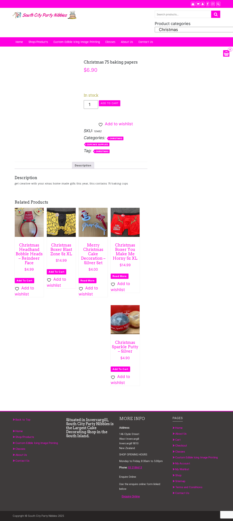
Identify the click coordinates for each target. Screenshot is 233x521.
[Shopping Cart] (226, 53)
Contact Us (146, 42)
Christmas (116, 138)
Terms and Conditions (188, 487)
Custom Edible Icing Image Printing (77, 42)
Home (19, 42)
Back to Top (22, 419)
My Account (182, 463)
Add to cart (110, 103)
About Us (127, 42)
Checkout (181, 445)
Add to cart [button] (24, 280)
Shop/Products (38, 42)
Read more (87, 280)
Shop (178, 475)
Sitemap (180, 481)
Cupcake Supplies (97, 144)
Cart (178, 439)
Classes (110, 42)
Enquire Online (131, 496)
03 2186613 (135, 467)
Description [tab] (83, 165)
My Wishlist (182, 469)
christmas (102, 151)
